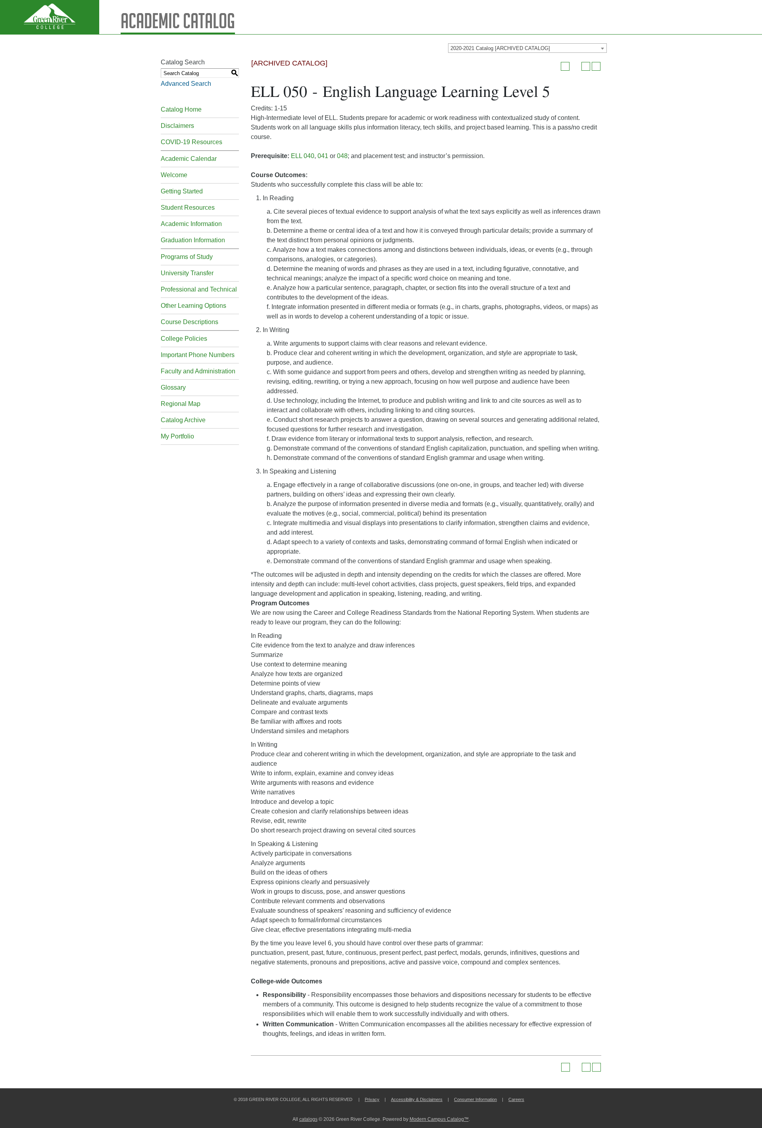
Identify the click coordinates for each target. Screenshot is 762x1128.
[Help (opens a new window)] (596, 66)
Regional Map (180, 403)
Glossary (173, 387)
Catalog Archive (183, 420)
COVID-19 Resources (191, 142)
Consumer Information (475, 1099)
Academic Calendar (189, 158)
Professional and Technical (199, 289)
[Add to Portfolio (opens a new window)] (565, 66)
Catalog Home (181, 109)
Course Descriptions (189, 322)
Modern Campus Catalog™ (439, 1119)
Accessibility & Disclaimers (417, 1099)
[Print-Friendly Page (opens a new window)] (585, 66)
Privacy (372, 1099)
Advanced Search (186, 83)
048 (342, 156)
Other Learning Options (193, 305)
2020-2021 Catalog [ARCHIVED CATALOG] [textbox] (500, 48)
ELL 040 (302, 156)
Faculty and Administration (198, 371)
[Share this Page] (575, 66)
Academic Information (191, 223)
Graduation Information (193, 240)
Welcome (174, 175)
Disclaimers (177, 125)
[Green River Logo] (49, 17)
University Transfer (187, 273)
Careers (516, 1099)
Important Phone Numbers (198, 355)
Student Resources (188, 207)
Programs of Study (187, 256)
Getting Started (182, 191)
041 (323, 156)
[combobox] (527, 48)
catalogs (308, 1119)
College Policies (184, 338)
